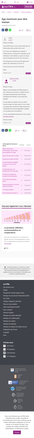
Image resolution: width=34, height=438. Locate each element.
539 (17, 2)
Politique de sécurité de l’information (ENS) (16, 295)
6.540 (30, 2)
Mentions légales (8, 312)
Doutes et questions (26, 12)
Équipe (5, 290)
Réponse (28, 73)
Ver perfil (10, 40)
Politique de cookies (9, 321)
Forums (9, 12)
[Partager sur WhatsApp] (10, 30)
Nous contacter (7, 309)
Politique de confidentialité (11, 318)
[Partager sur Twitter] (6, 30)
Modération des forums (10, 329)
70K (5, 2)
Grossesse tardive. (8, 116)
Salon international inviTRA (11, 307)
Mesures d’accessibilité (10, 304)
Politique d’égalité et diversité (12, 301)
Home (3, 12)
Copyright (6, 332)
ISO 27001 (6, 298)
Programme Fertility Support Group (13, 293)
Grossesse (16, 12)
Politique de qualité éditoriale (12, 315)
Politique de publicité (9, 324)
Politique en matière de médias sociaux (15, 326)
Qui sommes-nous (8, 287)
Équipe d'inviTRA (14, 78)
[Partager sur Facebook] (3, 30)
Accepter (17, 432)
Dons (4, 335)
